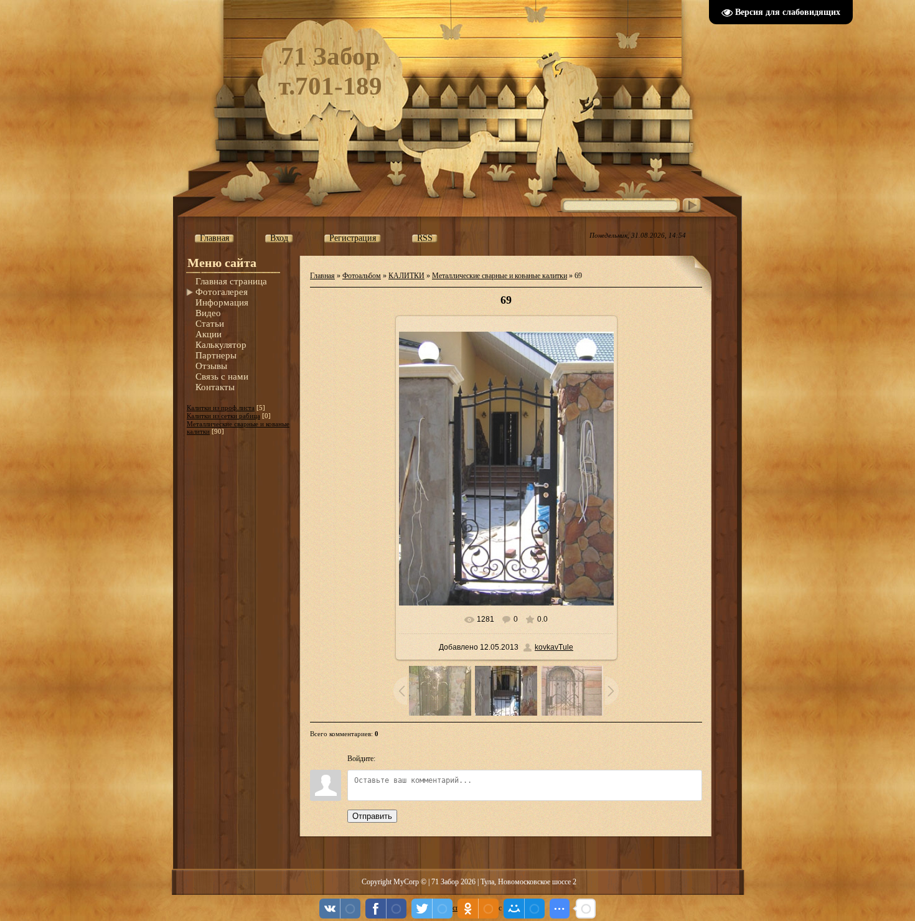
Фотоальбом (361, 275)
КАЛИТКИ (406, 275)
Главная (322, 275)
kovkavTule (554, 647)
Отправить (372, 816)
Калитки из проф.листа (221, 407)
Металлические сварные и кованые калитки (499, 275)
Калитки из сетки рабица (223, 415)
